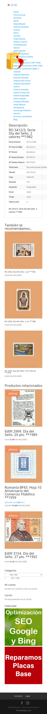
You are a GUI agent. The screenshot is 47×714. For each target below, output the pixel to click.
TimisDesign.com (23, 710)
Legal (27, 696)
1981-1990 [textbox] (12, 578)
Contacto (18, 696)
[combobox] (12, 578)
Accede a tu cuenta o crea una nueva (21, 588)
